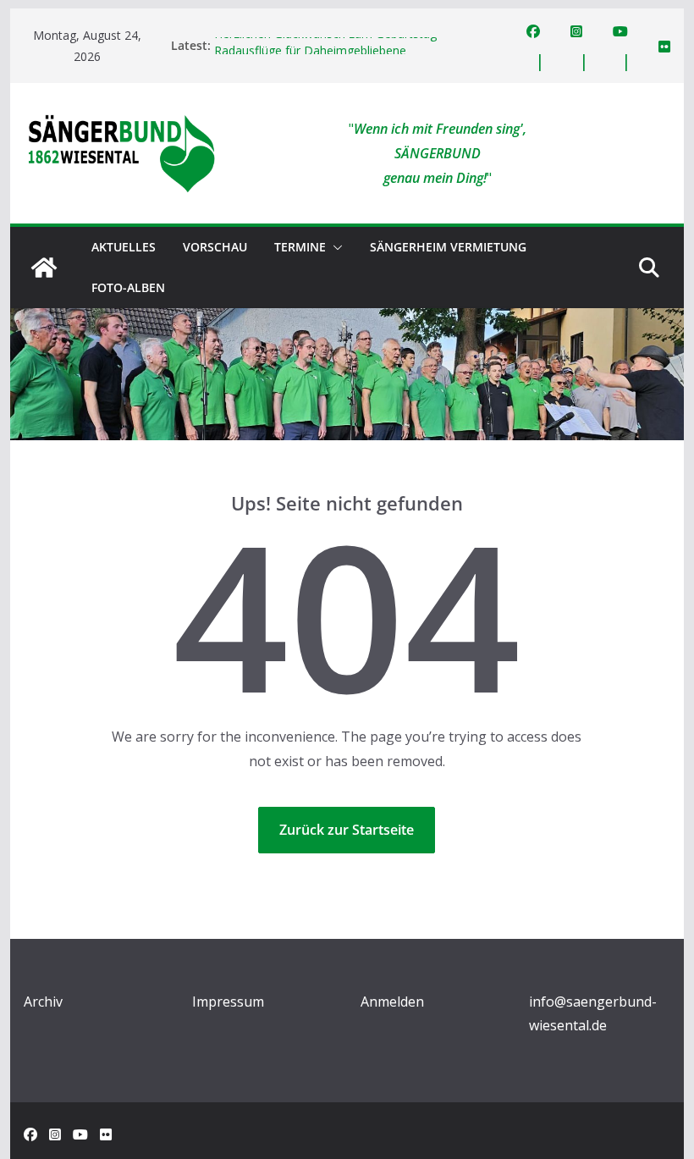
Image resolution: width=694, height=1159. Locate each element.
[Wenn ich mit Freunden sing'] (44, 267)
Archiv (43, 1001)
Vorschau (215, 247)
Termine (300, 247)
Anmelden (392, 1001)
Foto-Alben (128, 287)
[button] (334, 247)
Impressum (228, 1001)
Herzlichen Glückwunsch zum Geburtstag (325, 41)
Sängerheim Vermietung (448, 247)
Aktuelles (123, 247)
